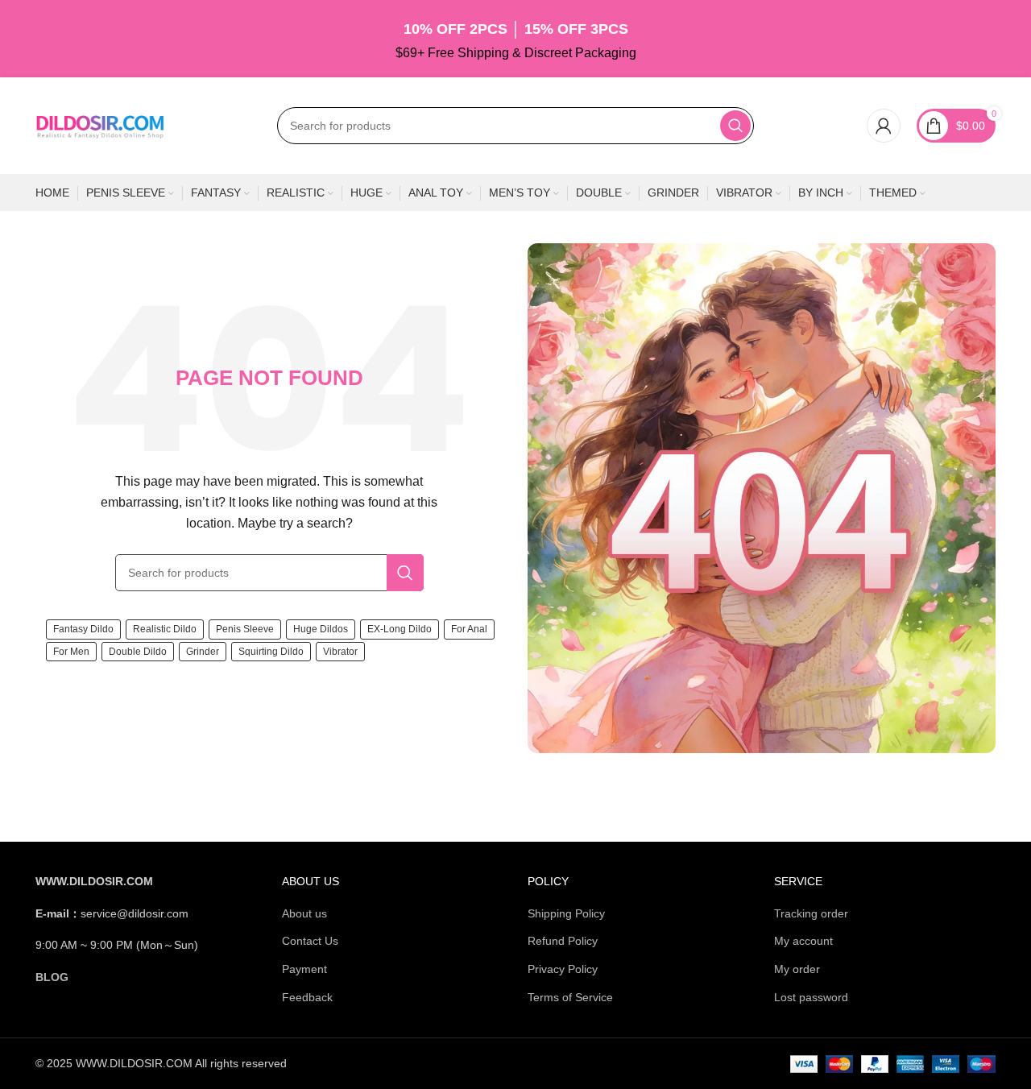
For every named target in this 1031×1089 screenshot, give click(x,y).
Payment (304, 969)
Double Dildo (138, 651)
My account (803, 940)
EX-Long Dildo (399, 629)
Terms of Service (570, 997)
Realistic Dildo (165, 629)
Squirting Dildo (271, 651)
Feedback (307, 997)
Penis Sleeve (245, 629)
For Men (71, 651)
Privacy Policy (563, 969)
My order (797, 969)
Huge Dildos (320, 629)
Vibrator (340, 651)
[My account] (884, 126)
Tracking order (811, 913)
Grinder (202, 651)
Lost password (811, 997)
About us (304, 913)
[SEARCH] (735, 125)
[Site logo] (99, 124)
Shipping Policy (566, 913)
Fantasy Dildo (83, 629)
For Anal (469, 629)
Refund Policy (563, 940)
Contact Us (310, 940)
